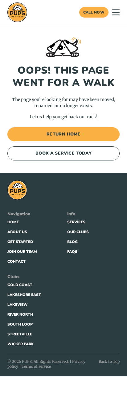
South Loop (20, 324)
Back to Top (109, 361)
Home (13, 222)
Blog (72, 241)
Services (76, 222)
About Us (17, 231)
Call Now (93, 12)
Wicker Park (20, 344)
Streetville (19, 334)
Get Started (20, 241)
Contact (16, 261)
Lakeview (17, 304)
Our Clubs (78, 231)
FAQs (72, 251)
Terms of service (36, 366)
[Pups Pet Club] (17, 12)
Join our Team (22, 251)
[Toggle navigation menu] (116, 12)
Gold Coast (19, 284)
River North (20, 314)
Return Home (63, 134)
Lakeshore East (24, 294)
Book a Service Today (63, 153)
